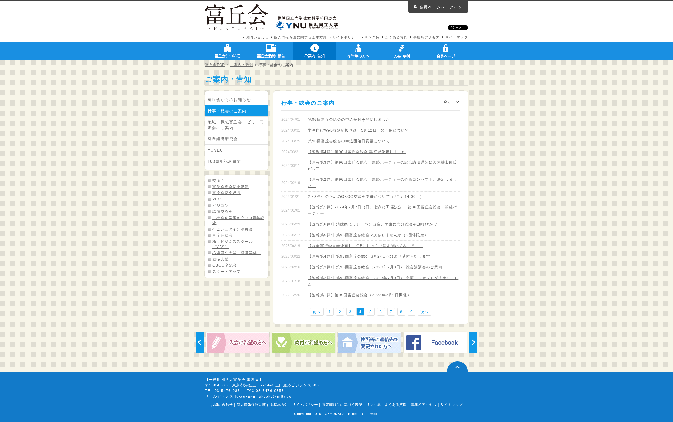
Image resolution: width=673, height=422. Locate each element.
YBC (216, 199)
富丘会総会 (222, 235)
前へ (317, 312)
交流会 (218, 180)
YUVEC (215, 150)
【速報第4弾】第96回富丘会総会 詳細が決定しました (357, 152)
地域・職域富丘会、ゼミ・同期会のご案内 (236, 125)
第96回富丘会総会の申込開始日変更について (349, 141)
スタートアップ (226, 271)
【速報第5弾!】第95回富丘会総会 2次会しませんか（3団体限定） (368, 235)
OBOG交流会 (224, 265)
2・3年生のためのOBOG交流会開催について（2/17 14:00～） (366, 196)
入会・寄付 (402, 51)
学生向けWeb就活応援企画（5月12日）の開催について (358, 130)
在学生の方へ (358, 51)
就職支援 (220, 259)
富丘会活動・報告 (271, 51)
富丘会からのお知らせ (229, 99)
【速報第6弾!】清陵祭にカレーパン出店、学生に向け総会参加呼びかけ (372, 224)
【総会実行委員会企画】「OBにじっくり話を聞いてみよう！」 (365, 246)
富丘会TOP (215, 65)
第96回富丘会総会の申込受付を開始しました (349, 119)
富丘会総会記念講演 (230, 187)
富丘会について (227, 51)
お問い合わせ (257, 37)
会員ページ (445, 51)
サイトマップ (456, 37)
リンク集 (372, 37)
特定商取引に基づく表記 (342, 405)
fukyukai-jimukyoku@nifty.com (265, 396)
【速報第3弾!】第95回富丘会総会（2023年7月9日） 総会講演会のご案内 (375, 267)
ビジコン (220, 205)
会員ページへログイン (440, 7)
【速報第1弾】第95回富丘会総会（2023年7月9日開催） (359, 295)
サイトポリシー (346, 37)
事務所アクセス (426, 37)
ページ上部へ (457, 366)
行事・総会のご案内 (227, 111)
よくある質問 (396, 37)
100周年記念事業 (224, 161)
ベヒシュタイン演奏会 (232, 229)
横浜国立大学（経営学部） (236, 253)
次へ (424, 312)
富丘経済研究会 (223, 139)
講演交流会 (222, 211)
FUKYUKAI (332, 413)
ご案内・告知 (314, 51)
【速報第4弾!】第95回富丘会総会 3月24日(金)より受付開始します (369, 256)
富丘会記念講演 (226, 193)
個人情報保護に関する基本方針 (300, 37)
